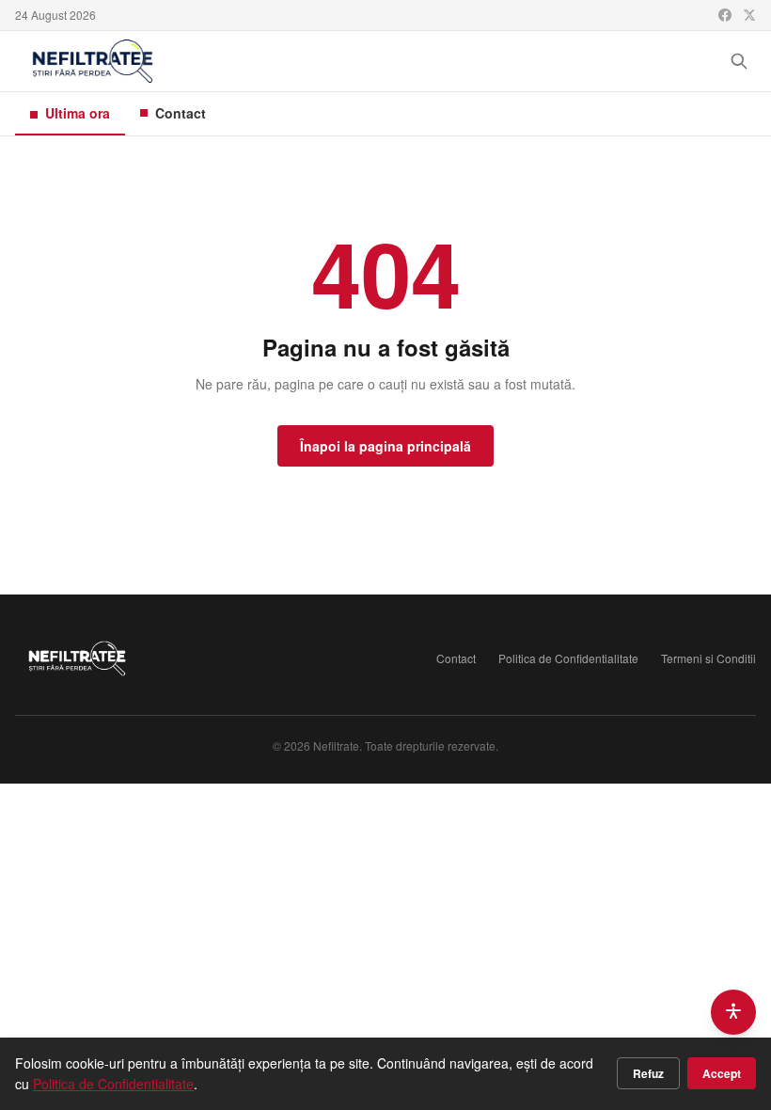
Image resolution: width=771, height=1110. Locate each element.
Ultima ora (77, 112)
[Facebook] (725, 15)
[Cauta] (739, 61)
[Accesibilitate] (733, 1012)
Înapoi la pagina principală (385, 445)
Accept (721, 1073)
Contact (180, 112)
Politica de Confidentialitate (568, 658)
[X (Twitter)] (749, 15)
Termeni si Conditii (708, 658)
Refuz (648, 1073)
